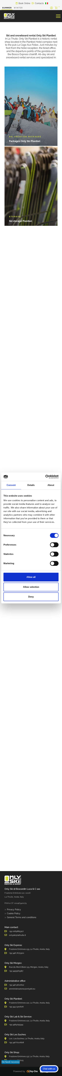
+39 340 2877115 (16, 1060)
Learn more (20, 705)
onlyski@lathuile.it (17, 935)
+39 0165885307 (16, 931)
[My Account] (51, 7)
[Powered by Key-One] (32, 1071)
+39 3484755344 (16, 1024)
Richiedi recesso (11, 1062)
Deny (31, 596)
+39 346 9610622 (16, 985)
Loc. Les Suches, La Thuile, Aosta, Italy (26, 1038)
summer (7, 8)
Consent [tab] (11, 485)
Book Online (24, 3)
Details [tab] (31, 485)
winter (18, 8)
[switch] (54, 544)
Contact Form (49, 355)
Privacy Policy (14, 909)
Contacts (39, 3)
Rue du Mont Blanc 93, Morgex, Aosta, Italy (28, 967)
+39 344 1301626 (16, 1007)
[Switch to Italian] (46, 3)
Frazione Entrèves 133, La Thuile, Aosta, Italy (29, 949)
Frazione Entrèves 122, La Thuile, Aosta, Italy (29, 1003)
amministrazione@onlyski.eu (22, 989)
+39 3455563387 (16, 971)
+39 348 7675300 (16, 953)
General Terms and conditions (21, 917)
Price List (11, 370)
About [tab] (51, 485)
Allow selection (31, 587)
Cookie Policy (13, 913)
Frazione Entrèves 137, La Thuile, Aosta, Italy (29, 1056)
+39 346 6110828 (16, 1042)
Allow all (31, 577)
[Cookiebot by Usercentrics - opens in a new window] (45, 477)
